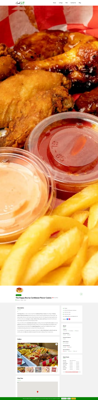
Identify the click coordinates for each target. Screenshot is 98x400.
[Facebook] (67, 319)
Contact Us (73, 2)
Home (54, 2)
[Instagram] (69, 319)
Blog (80, 2)
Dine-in (18, 300)
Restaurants (19, 295)
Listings (60, 2)
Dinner (22, 300)
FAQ (67, 2)
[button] (37, 392)
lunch (25, 300)
